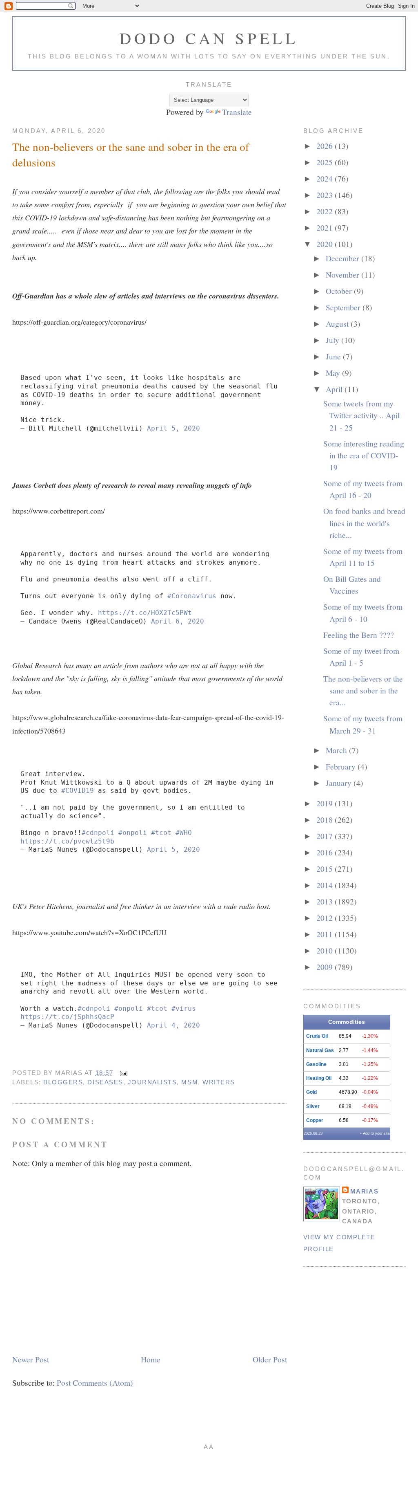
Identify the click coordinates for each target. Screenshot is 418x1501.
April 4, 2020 (173, 1025)
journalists (152, 1082)
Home (150, 1359)
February (342, 766)
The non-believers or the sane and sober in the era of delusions (130, 154)
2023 (325, 194)
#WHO (184, 833)
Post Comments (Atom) (95, 1382)
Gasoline (316, 1064)
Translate (237, 111)
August (338, 323)
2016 (325, 852)
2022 (325, 211)
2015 (325, 868)
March (337, 750)
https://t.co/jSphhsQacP (67, 1017)
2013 (325, 901)
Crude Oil (317, 1036)
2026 (325, 145)
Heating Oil (318, 1078)
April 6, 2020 (177, 621)
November (343, 274)
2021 (325, 227)
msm (189, 1082)
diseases (105, 1082)
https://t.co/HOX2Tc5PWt (145, 613)
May (334, 372)
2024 (325, 178)
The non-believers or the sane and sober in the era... (363, 690)
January (340, 782)
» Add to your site (375, 1133)
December (343, 258)
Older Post (270, 1359)
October (340, 290)
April (335, 389)
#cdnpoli (98, 833)
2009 (325, 966)
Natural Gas (320, 1050)
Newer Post (30, 1359)
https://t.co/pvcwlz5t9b (67, 841)
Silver (313, 1106)
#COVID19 (77, 790)
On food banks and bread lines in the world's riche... (364, 522)
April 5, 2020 (173, 428)
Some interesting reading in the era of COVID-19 (363, 455)
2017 (325, 835)
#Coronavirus (191, 596)
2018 (325, 819)
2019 (325, 803)
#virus (183, 1008)
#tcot (161, 833)
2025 (325, 162)
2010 (325, 950)
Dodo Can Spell (209, 38)
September (344, 307)
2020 (325, 243)
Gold (311, 1092)
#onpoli (132, 833)
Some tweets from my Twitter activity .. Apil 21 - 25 (361, 415)
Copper (314, 1120)
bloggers (63, 1082)
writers (218, 1082)
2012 (325, 917)
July (333, 339)
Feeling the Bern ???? (358, 634)
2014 (325, 885)
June (334, 356)
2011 (325, 934)
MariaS (364, 1191)
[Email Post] (122, 1072)
